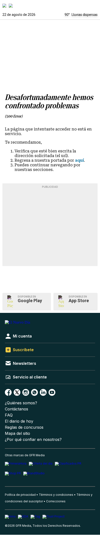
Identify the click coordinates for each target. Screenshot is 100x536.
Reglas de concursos (24, 427)
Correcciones (56, 501)
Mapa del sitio (17, 433)
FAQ (9, 415)
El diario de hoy (19, 421)
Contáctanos (16, 409)
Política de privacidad (20, 494)
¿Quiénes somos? (21, 403)
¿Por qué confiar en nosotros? (33, 439)
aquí (79, 160)
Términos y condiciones (56, 494)
